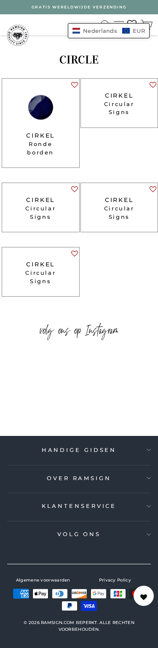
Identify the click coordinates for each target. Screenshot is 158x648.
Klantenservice (79, 505)
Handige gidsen (79, 449)
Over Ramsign (79, 478)
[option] (79, 7)
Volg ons (79, 534)
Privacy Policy (115, 580)
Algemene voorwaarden (43, 580)
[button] (74, 87)
